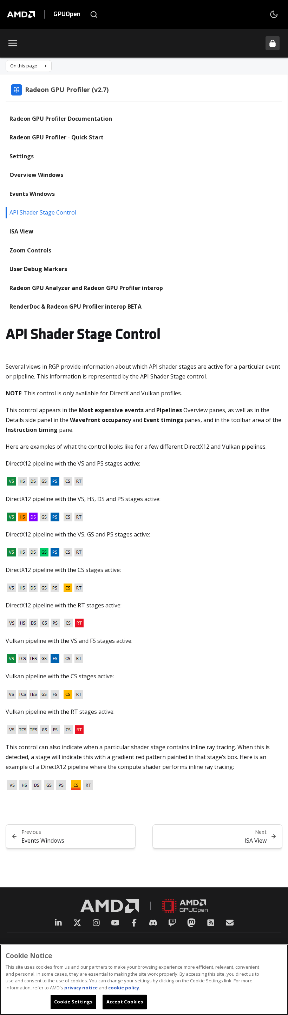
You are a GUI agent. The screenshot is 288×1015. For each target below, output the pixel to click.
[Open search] (94, 14)
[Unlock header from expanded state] (273, 43)
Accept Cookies (124, 1001)
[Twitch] (172, 923)
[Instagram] (96, 923)
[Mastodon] (191, 922)
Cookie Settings (73, 1001)
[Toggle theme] (274, 14)
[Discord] (153, 923)
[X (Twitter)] (77, 923)
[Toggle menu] (13, 43)
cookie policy (123, 987)
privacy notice (81, 987)
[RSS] (211, 923)
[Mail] (230, 923)
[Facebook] (134, 923)
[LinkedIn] (58, 923)
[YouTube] (115, 923)
